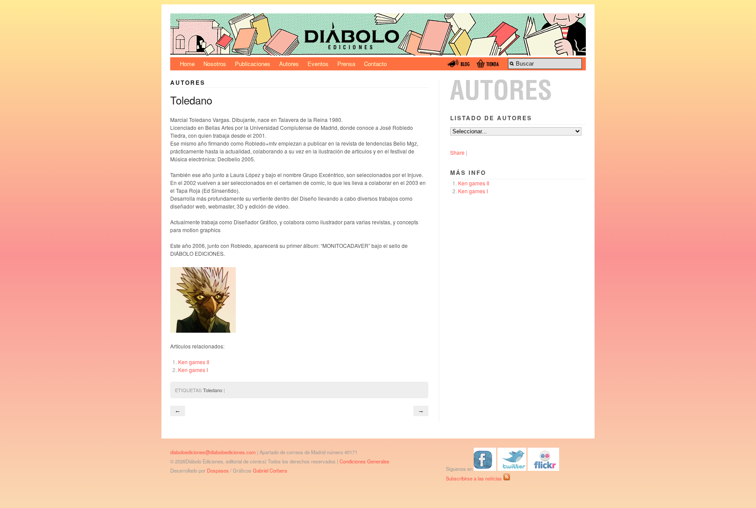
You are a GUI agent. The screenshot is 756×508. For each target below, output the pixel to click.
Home (187, 63)
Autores (289, 63)
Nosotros (214, 63)
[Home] (378, 53)
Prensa (346, 63)
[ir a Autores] (518, 97)
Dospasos (218, 470)
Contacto (375, 63)
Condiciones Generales (364, 461)
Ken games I (193, 369)
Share (457, 152)
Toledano (212, 389)
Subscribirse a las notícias (474, 478)
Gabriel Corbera (270, 470)
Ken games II (193, 361)
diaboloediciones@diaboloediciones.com (213, 452)
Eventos (318, 63)
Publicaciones (252, 63)
